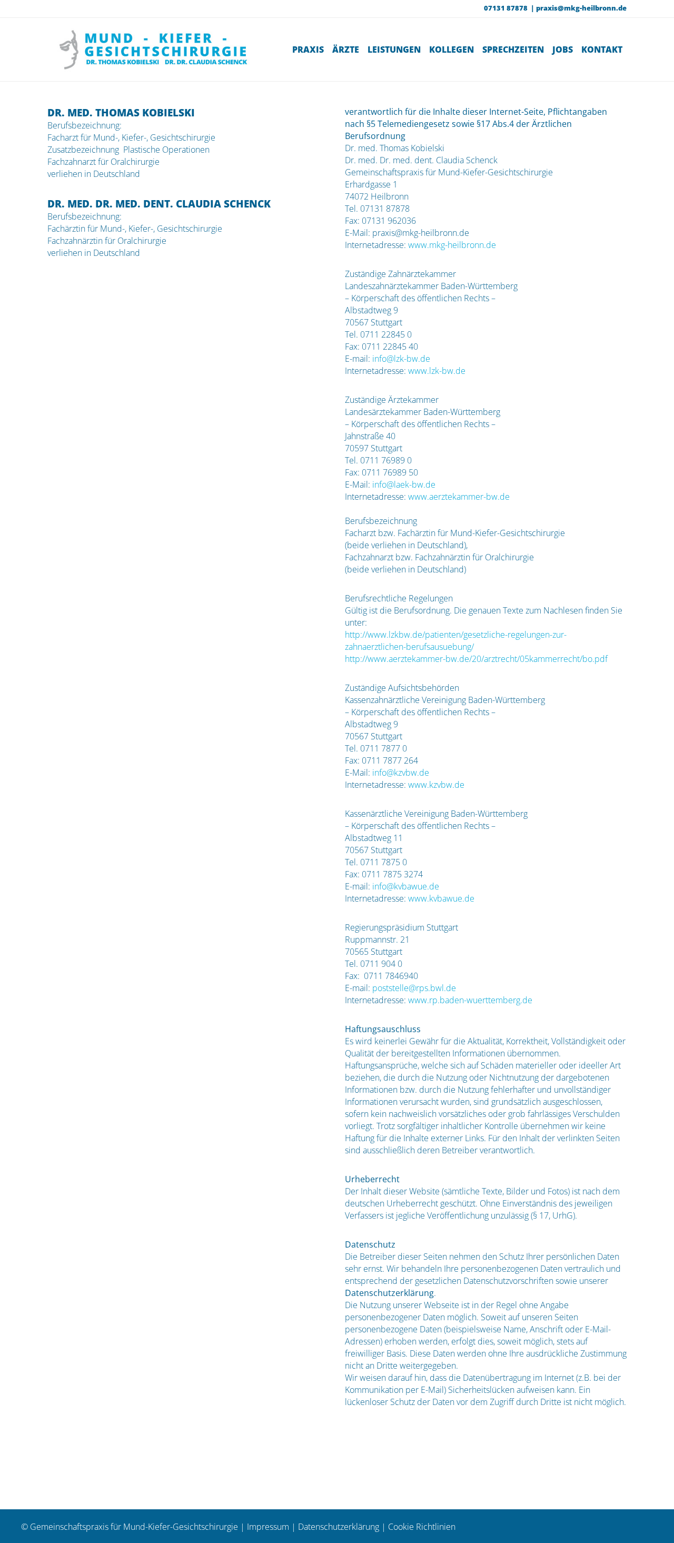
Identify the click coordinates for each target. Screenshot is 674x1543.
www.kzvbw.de (436, 784)
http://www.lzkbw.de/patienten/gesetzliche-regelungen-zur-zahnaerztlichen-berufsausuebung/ (456, 640)
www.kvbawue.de (441, 898)
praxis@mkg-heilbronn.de (581, 8)
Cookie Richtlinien (421, 1526)
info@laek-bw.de (402, 484)
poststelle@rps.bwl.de (414, 988)
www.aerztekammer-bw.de (459, 496)
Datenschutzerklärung (338, 1526)
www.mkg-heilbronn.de (452, 245)
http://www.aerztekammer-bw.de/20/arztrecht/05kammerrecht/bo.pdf (476, 659)
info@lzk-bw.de (400, 358)
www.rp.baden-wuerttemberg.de (470, 1000)
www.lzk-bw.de (435, 371)
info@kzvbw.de (400, 772)
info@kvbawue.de (405, 886)
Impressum (268, 1526)
